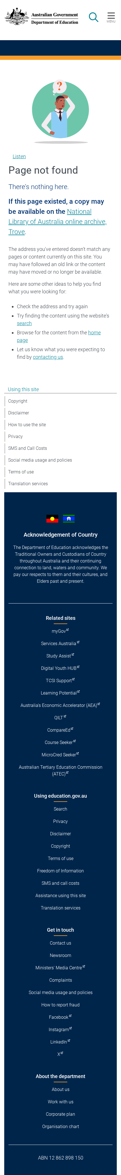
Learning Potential (59, 693)
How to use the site (27, 424)
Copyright (17, 401)
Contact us (60, 943)
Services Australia (58, 643)
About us (61, 1089)
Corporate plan (60, 1114)
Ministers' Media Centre (58, 967)
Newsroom (60, 955)
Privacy (15, 436)
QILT (58, 717)
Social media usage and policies (40, 460)
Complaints (60, 980)
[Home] (38, 16)
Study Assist (58, 656)
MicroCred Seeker (59, 754)
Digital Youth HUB (59, 668)
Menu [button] (111, 21)
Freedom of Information (60, 871)
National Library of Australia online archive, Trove (57, 222)
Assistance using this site (60, 895)
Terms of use (21, 472)
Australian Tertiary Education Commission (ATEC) (60, 771)
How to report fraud (60, 1005)
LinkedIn (58, 1042)
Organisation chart (60, 1126)
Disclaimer (18, 413)
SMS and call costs (60, 883)
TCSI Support (59, 680)
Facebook (58, 1017)
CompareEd (58, 730)
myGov (59, 631)
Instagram (59, 1029)
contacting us (48, 357)
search (24, 323)
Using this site (23, 389)
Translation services (28, 483)
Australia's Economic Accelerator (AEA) (59, 705)
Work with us (60, 1101)
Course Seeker (59, 742)
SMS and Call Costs (27, 448)
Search (60, 809)
